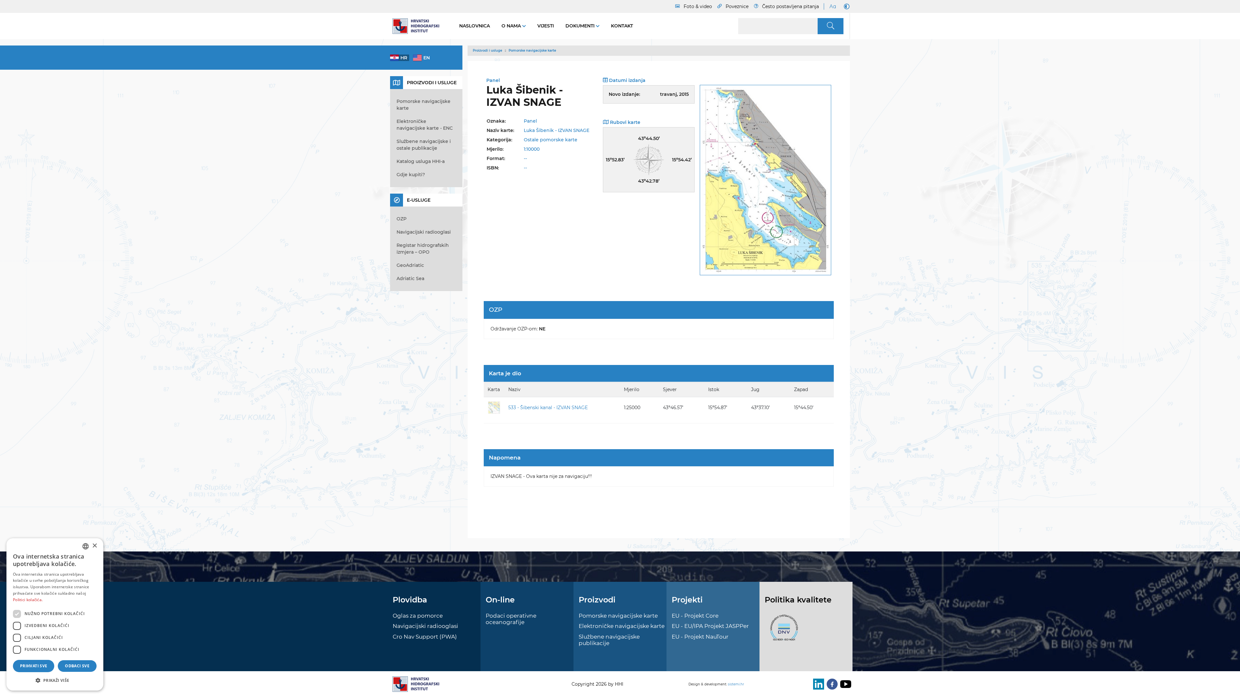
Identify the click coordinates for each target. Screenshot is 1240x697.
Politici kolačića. (28, 599)
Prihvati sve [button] (33, 666)
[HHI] (418, 26)
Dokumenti (580, 26)
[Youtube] (844, 684)
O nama (511, 26)
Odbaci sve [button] (77, 666)
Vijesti (545, 26)
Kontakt (622, 26)
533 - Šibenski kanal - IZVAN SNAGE (548, 407)
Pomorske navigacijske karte (532, 50)
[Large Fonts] (832, 6)
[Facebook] (831, 684)
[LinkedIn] (817, 684)
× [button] (94, 545)
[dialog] (54, 614)
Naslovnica (474, 26)
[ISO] (782, 631)
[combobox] (85, 546)
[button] (55, 680)
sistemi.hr (736, 684)
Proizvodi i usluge (487, 50)
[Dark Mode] (845, 6)
